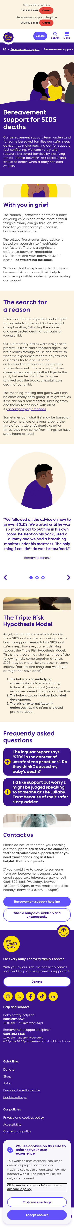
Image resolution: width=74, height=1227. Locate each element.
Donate (8, 1069)
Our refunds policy (17, 1131)
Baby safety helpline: (19, 1015)
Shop (7, 1076)
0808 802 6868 (29, 22)
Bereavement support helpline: (26, 1030)
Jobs (6, 1083)
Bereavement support (24, 49)
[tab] (31, 577)
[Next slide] (69, 577)
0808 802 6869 (29, 10)
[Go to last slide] (5, 577)
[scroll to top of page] (63, 932)
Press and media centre (21, 1090)
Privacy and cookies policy (23, 1117)
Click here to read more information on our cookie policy (34, 1187)
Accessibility (12, 1124)
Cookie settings (15, 1097)
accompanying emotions (26, 409)
